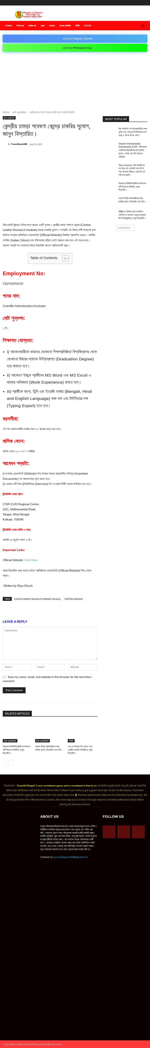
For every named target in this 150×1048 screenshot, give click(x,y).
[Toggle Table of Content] (63, 258)
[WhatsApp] (49, 154)
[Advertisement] (75, 81)
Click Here (31, 560)
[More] (76, 154)
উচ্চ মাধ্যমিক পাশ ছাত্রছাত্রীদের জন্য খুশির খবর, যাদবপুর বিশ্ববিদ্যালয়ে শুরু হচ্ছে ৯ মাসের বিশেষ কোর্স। (133, 132)
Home (6, 112)
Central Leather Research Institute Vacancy (37, 598)
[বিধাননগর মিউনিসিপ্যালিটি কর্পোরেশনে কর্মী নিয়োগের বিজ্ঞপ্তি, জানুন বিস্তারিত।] (17, 732)
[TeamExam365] (5, 144)
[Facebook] (129, 3)
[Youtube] (145, 3)
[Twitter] (139, 3)
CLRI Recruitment (73, 598)
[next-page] (11, 762)
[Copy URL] (67, 154)
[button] (142, 25)
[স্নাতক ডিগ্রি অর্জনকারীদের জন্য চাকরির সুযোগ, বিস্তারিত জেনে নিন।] (50, 732)
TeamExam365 (19, 144)
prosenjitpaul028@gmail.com (71, 857)
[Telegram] (134, 3)
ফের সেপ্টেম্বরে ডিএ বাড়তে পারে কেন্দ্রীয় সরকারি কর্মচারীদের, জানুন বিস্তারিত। (80, 750)
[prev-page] (5, 762)
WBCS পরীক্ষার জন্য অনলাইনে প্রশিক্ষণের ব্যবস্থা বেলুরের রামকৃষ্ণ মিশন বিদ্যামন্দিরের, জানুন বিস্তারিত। (132, 215)
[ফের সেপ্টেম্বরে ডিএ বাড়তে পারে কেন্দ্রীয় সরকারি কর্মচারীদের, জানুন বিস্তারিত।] (82, 732)
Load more (124, 227)
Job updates (19, 112)
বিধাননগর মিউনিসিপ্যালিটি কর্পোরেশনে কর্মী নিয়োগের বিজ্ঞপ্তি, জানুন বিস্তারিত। (16, 750)
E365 (71, 740)
